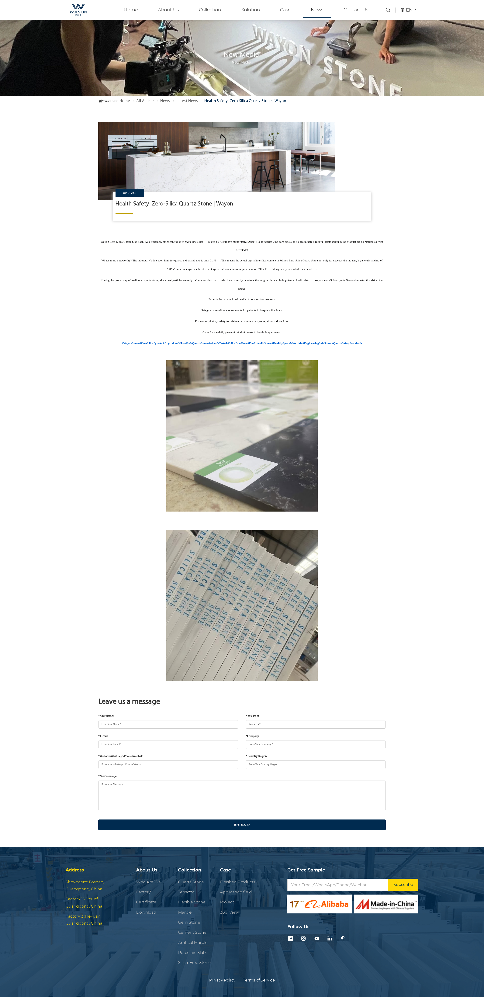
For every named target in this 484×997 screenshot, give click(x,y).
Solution (250, 10)
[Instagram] (303, 939)
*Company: (252, 736)
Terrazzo (186, 892)
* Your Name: (106, 716)
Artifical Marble (193, 943)
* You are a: (252, 716)
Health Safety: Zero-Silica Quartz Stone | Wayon (245, 101)
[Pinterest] (343, 939)
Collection (210, 10)
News (317, 10)
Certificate (146, 902)
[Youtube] (317, 939)
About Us (168, 10)
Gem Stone (189, 922)
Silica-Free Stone (194, 963)
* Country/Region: (256, 756)
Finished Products (237, 882)
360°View (229, 912)
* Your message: (107, 776)
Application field (236, 892)
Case (285, 10)
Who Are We (148, 882)
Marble (185, 912)
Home (131, 10)
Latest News (187, 101)
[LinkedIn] (330, 939)
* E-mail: (103, 736)
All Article (145, 101)
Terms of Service (259, 980)
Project (227, 902)
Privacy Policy (222, 980)
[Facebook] (290, 939)
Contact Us (356, 10)
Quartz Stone (191, 882)
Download (146, 912)
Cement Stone (192, 932)
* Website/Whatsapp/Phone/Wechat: (120, 756)
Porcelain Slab (192, 953)
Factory (143, 892)
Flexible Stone (192, 902)
